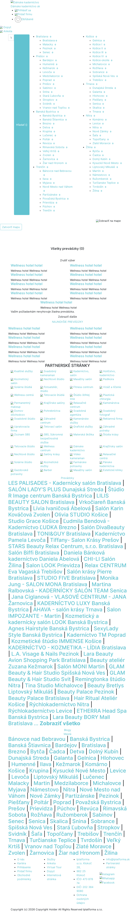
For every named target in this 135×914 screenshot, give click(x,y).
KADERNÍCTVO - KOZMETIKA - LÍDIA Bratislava (67, 647)
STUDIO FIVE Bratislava (66, 578)
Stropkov (50, 99)
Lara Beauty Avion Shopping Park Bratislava (60, 657)
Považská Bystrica (55, 198)
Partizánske (51, 194)
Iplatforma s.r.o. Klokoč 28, (84, 863)
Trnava (91, 84)
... (57, 723)
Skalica (98, 107)
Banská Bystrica (47, 111)
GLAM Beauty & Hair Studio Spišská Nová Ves (66, 669)
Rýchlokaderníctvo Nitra (59, 704)
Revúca (49, 143)
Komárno (100, 119)
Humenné (50, 64)
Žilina (90, 147)
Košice (91, 36)
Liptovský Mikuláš (105, 167)
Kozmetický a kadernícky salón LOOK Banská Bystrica (58, 619)
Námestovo (101, 174)
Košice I (99, 44)
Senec (48, 52)
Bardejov (50, 60)
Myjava (48, 182)
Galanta (99, 91)
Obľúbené (27, 19)
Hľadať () (21, 124)
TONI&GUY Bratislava (64, 533)
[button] (10, 662)
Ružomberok (102, 178)
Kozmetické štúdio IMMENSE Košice (56, 641)
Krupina (49, 131)
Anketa (51, 863)
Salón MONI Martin (81, 666)
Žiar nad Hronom (55, 163)
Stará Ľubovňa (53, 95)
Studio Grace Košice (33, 521)
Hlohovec (100, 95)
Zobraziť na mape (110, 220)
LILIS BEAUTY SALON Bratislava (58, 498)
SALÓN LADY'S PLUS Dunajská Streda (55, 489)
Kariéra (21, 863)
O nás (20, 859)
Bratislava (43, 36)
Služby (51, 859)
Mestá (67, 734)
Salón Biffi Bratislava (33, 552)
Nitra (90, 115)
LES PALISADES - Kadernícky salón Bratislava (64, 483)
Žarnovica (50, 159)
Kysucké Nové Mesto (107, 163)
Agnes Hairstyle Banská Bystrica (48, 628)
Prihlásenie (24, 867)
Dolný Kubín (101, 159)
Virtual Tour (54, 867)
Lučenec (49, 135)
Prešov (42, 56)
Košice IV (100, 56)
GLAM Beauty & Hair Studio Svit (66, 676)
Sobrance (100, 72)
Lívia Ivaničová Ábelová (62, 508)
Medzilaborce (53, 76)
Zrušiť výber (67, 260)
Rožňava (99, 68)
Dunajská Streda (104, 87)
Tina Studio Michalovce (54, 685)
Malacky (49, 44)
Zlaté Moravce (103, 143)
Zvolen (48, 155)
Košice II (99, 48)
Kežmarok (50, 68)
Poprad (49, 80)
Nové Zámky (102, 131)
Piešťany (99, 99)
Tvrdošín (99, 186)
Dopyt (51, 871)
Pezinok (49, 48)
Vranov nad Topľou (56, 107)
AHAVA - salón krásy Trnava (67, 609)
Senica (98, 103)
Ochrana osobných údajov (83, 898)
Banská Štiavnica (55, 119)
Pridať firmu (24, 14)
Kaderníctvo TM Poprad (96, 635)
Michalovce (101, 64)
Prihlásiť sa (24, 10)
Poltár (48, 139)
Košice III (99, 52)
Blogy (67, 730)
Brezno (48, 123)
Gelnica (99, 40)
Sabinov (49, 87)
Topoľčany (101, 139)
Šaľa (97, 135)
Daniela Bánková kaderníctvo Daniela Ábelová (56, 555)
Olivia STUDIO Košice (81, 514)
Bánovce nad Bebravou (36, 739)
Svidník (49, 103)
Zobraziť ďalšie (67, 316)
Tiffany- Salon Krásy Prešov (84, 540)
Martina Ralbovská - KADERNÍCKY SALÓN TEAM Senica (67, 587)
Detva (48, 127)
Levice (98, 123)
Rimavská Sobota (55, 147)
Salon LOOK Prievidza (53, 565)
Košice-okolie (102, 60)
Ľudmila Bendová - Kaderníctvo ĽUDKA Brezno (59, 524)
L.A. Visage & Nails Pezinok (45, 654)
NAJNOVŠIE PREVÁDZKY (67, 321)
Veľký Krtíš (51, 151)
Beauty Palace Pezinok (85, 691)
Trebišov (99, 80)
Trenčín (42, 167)
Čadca (98, 155)
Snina (47, 91)
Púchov (49, 206)
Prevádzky (67, 478)
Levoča (49, 72)
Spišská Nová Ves (105, 76)
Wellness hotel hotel (26, 265)
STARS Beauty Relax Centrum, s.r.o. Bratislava (65, 546)
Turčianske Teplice (106, 182)
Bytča (98, 151)
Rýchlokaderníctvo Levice (40, 711)
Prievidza (50, 202)
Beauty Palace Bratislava (38, 698)
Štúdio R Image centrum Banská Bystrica (66, 492)
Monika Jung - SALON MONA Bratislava (63, 581)
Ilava (47, 178)
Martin (98, 170)
